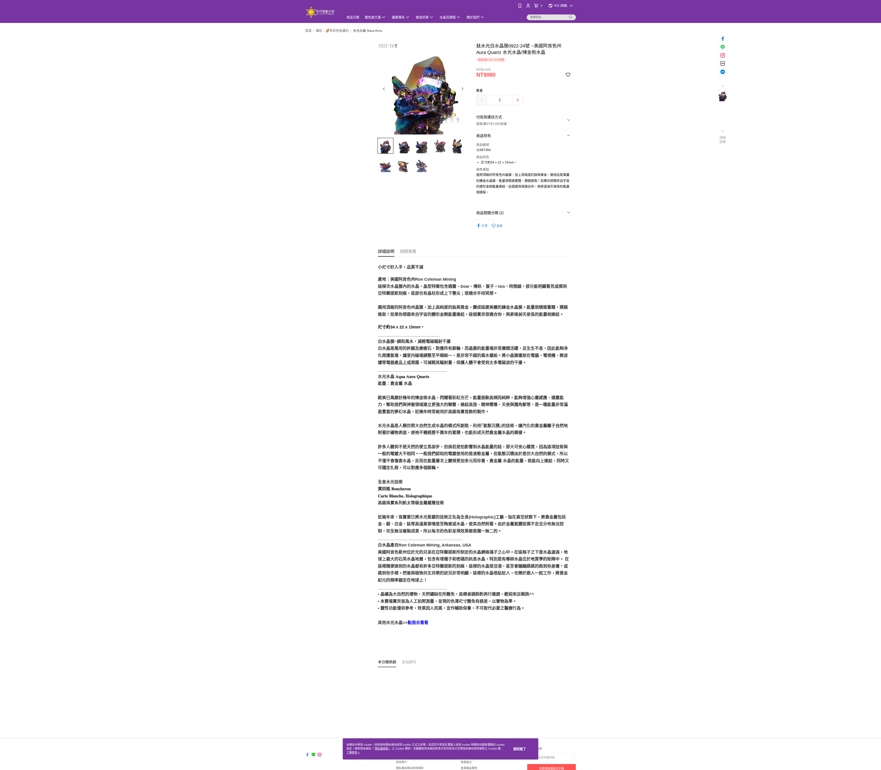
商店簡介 (401, 762)
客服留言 (466, 762)
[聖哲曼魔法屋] (321, 12)
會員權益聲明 (469, 768)
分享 (484, 225)
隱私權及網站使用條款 (410, 768)
